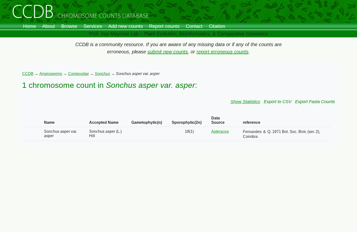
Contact (194, 26)
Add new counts (125, 26)
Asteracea (220, 131)
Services (93, 26)
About (48, 26)
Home (29, 26)
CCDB (28, 74)
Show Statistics (245, 101)
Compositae (78, 74)
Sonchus (102, 74)
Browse (69, 26)
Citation (217, 26)
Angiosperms (50, 74)
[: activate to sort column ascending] (27, 120)
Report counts (164, 26)
